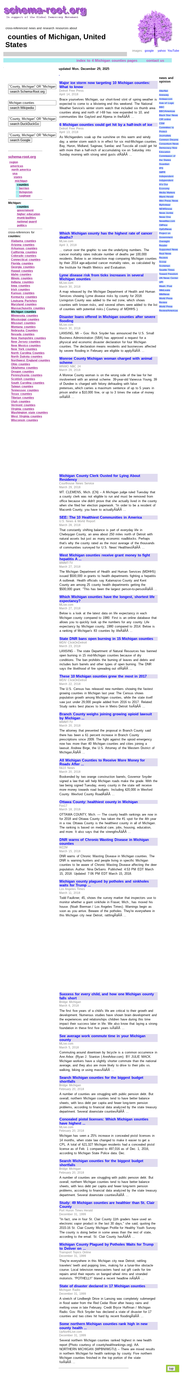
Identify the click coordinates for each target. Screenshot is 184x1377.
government (25, 210)
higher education (28, 214)
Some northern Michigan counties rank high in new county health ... (103, 1326)
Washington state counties (29, 412)
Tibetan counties (22, 397)
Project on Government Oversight (166, 237)
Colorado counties (23, 255)
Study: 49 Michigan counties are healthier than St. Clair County (107, 1205)
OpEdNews (165, 229)
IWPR (162, 172)
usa (14, 173)
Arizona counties (22, 244)
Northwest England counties (30, 360)
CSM (161, 123)
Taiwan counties (22, 386)
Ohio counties (20, 364)
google (149, 50)
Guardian (164, 164)
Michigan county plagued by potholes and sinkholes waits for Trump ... (104, 883)
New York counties (24, 349)
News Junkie (166, 213)
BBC (161, 107)
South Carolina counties (27, 383)
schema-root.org (22, 157)
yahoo (162, 50)
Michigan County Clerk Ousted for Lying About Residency (99, 478)
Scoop (162, 261)
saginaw (24, 195)
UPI (161, 282)
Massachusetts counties (28, 308)
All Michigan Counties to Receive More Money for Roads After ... (102, 762)
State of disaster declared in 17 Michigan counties (102, 1286)
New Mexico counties (26, 345)
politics (22, 225)
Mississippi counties (25, 319)
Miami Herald (166, 196)
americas (16, 166)
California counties (24, 252)
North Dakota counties (26, 356)
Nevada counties (22, 334)
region (13, 162)
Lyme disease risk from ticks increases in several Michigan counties (101, 277)
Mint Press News (168, 200)
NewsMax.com (167, 221)
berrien (24, 188)
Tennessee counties (25, 390)
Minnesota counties (24, 315)
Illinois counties (22, 278)
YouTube (173, 50)
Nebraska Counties (24, 330)
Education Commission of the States (167, 156)
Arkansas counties (24, 248)
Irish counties (20, 289)
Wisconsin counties (24, 420)
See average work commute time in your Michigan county (102, 1038)
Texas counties (21, 394)
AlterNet (163, 91)
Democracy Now (168, 147)
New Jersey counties (25, 341)
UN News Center (168, 278)
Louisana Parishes (24, 300)
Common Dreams (168, 139)
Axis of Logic (166, 103)
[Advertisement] (99, 191)
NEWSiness (165, 208)
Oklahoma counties (24, 367)
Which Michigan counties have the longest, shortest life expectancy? (107, 599)
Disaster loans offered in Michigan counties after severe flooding (107, 319)
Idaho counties (21, 274)
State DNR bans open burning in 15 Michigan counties (106, 639)
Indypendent (166, 180)
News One (165, 217)
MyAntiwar (164, 204)
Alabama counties (23, 241)
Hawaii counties (22, 271)
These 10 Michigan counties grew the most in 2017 (103, 676)
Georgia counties (23, 267)
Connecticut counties (25, 259)
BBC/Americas (167, 111)
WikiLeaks (164, 290)
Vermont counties (23, 405)
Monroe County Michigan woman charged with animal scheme (105, 360)
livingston (25, 192)
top (171, 1368)
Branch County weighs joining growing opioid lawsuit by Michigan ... (105, 716)
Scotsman (164, 265)
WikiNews (164, 294)
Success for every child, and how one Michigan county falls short (106, 996)
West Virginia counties (26, 416)
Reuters (163, 257)
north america (21, 169)
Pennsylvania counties (26, 375)
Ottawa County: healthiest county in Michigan (98, 802)
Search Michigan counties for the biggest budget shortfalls (101, 1080)
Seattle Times (167, 270)
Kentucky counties (24, 297)
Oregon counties (22, 371)
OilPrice (163, 225)
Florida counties (22, 263)
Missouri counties (23, 323)
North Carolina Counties (28, 353)
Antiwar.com (165, 99)
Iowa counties (20, 285)
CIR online (165, 119)
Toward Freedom (168, 274)
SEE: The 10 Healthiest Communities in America (100, 517)
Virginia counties (22, 409)
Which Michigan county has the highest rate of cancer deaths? (105, 235)
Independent (166, 176)
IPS (161, 168)
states (18, 177)
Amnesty (164, 95)
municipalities (26, 217)
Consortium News (169, 143)
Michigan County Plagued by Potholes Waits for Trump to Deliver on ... (106, 1246)
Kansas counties (22, 293)
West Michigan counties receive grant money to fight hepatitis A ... (104, 557)
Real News (165, 253)
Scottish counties (23, 379)
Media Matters (167, 192)
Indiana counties (22, 282)
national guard (27, 221)
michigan (21, 181)
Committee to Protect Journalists (166, 131)
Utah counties (20, 401)
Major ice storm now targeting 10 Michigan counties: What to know (104, 85)
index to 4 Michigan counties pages (106, 60)
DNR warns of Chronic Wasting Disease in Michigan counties (104, 842)
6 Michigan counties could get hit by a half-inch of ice (105, 125)
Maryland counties (24, 304)
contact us (155, 60)
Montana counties (23, 327)
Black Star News (168, 115)
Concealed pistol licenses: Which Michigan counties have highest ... (103, 1121)
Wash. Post (165, 286)
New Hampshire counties (28, 338)
